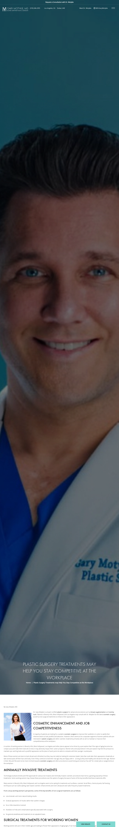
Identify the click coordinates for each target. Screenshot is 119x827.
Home (28, 682)
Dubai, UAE (61, 8)
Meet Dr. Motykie (85, 8)
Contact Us (106, 824)
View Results (85, 824)
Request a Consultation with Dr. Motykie (59, 2)
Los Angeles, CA (49, 8)
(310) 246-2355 (35, 8)
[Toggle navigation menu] (113, 8)
